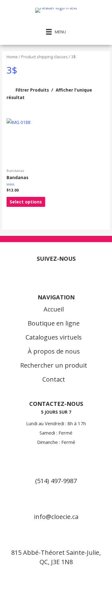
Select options (26, 202)
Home (12, 56)
